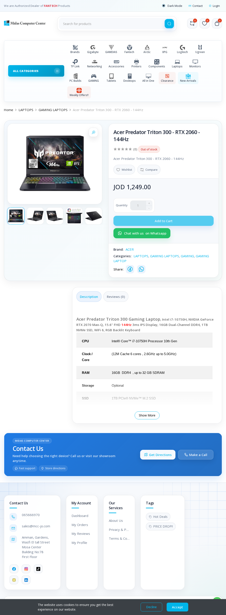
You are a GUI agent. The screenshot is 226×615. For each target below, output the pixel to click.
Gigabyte (93, 52)
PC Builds (75, 81)
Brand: (118, 249)
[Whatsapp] (141, 269)
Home (8, 110)
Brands (75, 52)
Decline (151, 607)
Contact (197, 6)
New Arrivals (188, 81)
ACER (130, 249)
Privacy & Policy (119, 529)
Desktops (129, 81)
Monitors (195, 66)
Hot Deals (160, 517)
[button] (172, 5)
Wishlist (127, 170)
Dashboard (80, 515)
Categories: (122, 256)
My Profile (79, 542)
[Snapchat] (13, 579)
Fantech (129, 52)
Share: (118, 269)
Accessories (116, 66)
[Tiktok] (38, 568)
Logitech (182, 52)
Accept (177, 607)
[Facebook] (130, 269)
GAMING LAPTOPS (53, 110)
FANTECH (51, 6)
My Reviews (81, 533)
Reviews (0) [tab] (116, 296)
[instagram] (26, 568)
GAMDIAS (111, 52)
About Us (116, 520)
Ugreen (200, 52)
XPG (164, 52)
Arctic (147, 52)
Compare (151, 170)
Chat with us (145, 233)
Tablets (111, 81)
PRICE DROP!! (163, 526)
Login (216, 6)
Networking (94, 66)
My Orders (80, 524)
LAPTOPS (26, 110)
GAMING (93, 81)
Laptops (177, 66)
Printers (136, 66)
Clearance (167, 81)
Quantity (122, 205)
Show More (147, 415)
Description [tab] (89, 296)
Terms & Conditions (119, 538)
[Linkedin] (26, 579)
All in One (148, 81)
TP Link (75, 66)
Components (157, 66)
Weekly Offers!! (79, 95)
